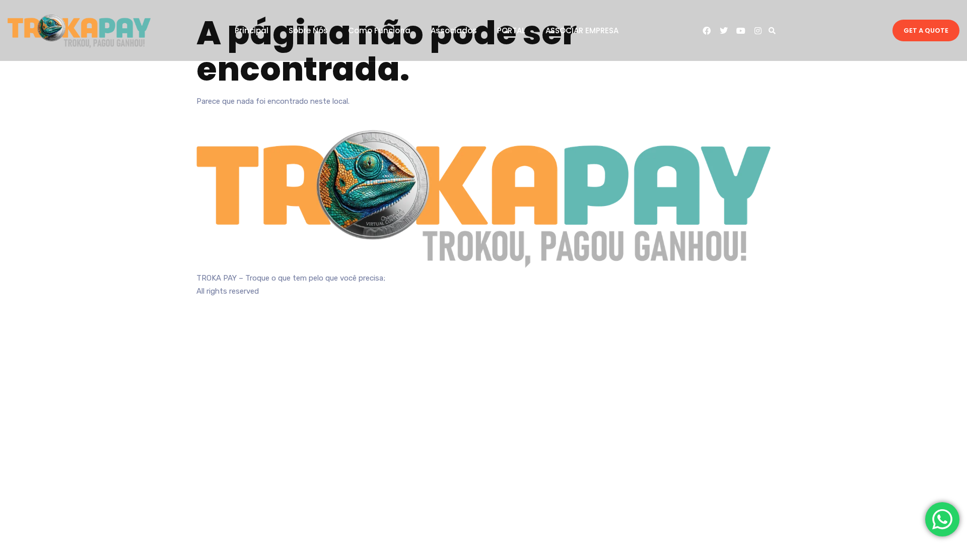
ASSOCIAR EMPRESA (581, 30)
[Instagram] (758, 31)
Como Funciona (379, 30)
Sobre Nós (308, 30)
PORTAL (511, 30)
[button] (772, 30)
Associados (454, 30)
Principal (251, 30)
